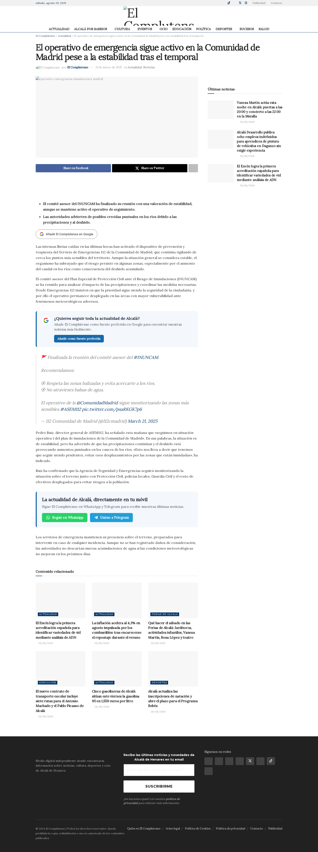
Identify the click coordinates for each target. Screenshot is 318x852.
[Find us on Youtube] (234, 3)
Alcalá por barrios (90, 29)
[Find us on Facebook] (207, 3)
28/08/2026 (45, 716)
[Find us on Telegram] (218, 3)
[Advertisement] (117, 189)
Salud (264, 29)
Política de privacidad (230, 828)
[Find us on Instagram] (212, 3)
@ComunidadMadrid (97, 402)
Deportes (224, 29)
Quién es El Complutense (144, 828)
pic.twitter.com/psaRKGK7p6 (112, 409)
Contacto (276, 3)
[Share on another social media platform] (193, 168)
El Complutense (77, 67)
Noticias (149, 67)
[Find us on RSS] (208, 771)
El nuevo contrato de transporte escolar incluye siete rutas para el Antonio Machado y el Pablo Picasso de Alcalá (60, 701)
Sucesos (247, 29)
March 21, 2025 (142, 421)
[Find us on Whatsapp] (223, 3)
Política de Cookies (198, 828)
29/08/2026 (45, 643)
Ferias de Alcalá (165, 614)
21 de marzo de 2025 (108, 67)
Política (203, 29)
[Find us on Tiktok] (271, 761)
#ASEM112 (70, 409)
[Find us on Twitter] (240, 3)
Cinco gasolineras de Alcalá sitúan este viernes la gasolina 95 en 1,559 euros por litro (115, 696)
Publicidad (275, 828)
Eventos (145, 29)
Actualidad (59, 29)
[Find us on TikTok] (229, 3)
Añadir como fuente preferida (79, 338)
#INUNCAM (145, 357)
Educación (181, 29)
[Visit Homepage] (159, 16)
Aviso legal (173, 828)
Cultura (122, 29)
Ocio (164, 29)
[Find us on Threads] (246, 3)
